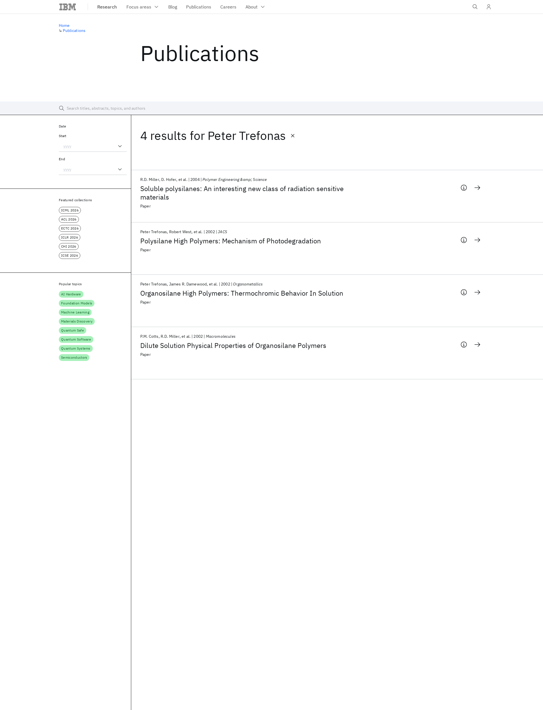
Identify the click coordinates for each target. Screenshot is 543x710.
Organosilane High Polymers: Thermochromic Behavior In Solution (241, 293)
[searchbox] (271, 108)
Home (64, 25)
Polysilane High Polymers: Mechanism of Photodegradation (230, 241)
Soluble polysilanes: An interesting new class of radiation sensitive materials (242, 192)
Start (62, 136)
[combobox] (93, 146)
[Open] (120, 146)
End (62, 159)
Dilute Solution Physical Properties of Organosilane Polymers (233, 345)
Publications (74, 30)
